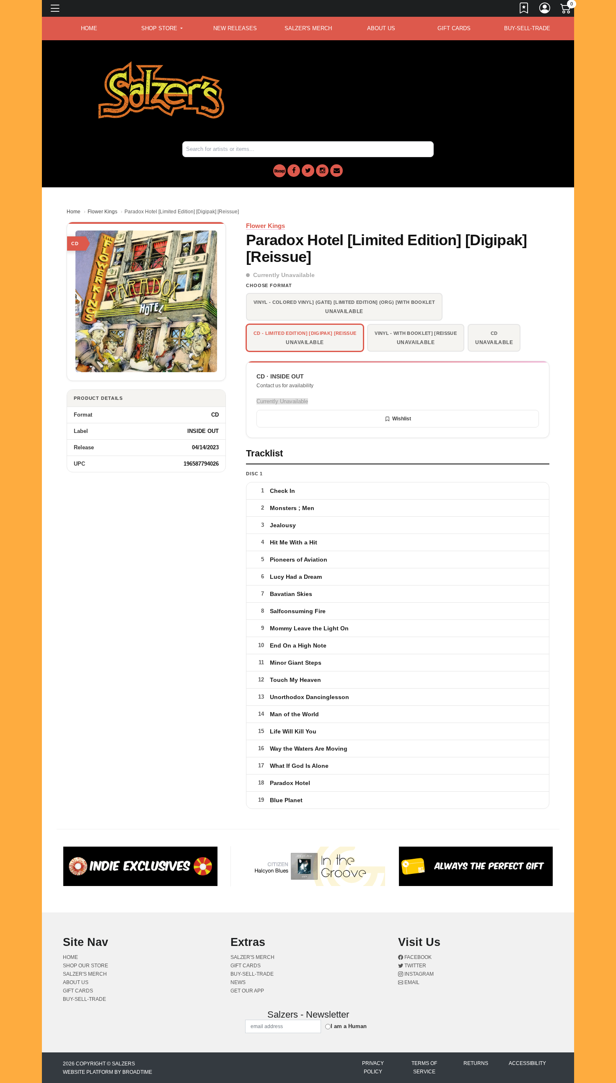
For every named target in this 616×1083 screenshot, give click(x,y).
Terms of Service (424, 1067)
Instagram (418, 974)
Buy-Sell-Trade (527, 28)
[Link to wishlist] (524, 9)
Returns (475, 1063)
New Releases (235, 28)
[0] (566, 10)
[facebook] (294, 170)
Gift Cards (454, 28)
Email (411, 982)
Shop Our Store (85, 966)
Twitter (414, 966)
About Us (381, 28)
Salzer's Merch (308, 28)
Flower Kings (102, 212)
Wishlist (401, 419)
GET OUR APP (247, 991)
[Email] (336, 170)
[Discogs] (279, 170)
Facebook (417, 957)
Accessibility (527, 1063)
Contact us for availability (284, 386)
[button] (162, 28)
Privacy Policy (373, 1067)
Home (73, 212)
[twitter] (308, 170)
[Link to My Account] (545, 9)
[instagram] (322, 170)
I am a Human (349, 1026)
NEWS (238, 982)
